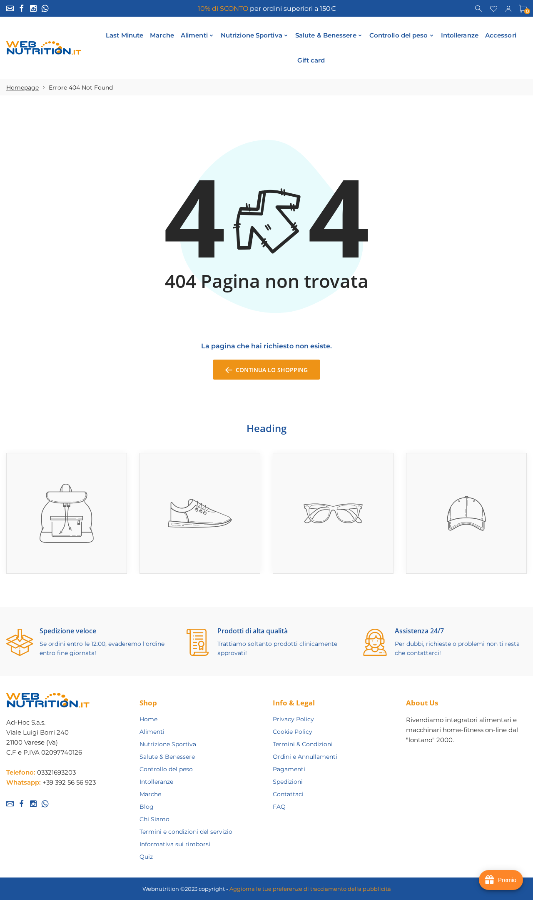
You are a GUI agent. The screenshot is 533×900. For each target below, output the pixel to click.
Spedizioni (288, 781)
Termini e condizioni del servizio (185, 831)
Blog (146, 806)
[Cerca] (479, 7)
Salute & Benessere (167, 756)
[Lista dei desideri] (493, 7)
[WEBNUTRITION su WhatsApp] (45, 8)
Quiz (146, 856)
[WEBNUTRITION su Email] (10, 8)
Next (527, 442)
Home (148, 719)
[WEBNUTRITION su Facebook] (21, 8)
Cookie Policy (292, 731)
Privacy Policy (293, 719)
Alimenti (151, 731)
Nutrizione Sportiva (167, 744)
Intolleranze (156, 781)
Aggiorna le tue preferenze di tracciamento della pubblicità (310, 888)
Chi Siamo (154, 819)
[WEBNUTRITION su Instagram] (33, 8)
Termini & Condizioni (303, 744)
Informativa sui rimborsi (174, 844)
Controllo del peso (166, 769)
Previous (517, 442)
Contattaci (288, 794)
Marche (150, 794)
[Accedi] (508, 7)
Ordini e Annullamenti (305, 756)
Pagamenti (289, 769)
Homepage (22, 87)
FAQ (279, 806)
